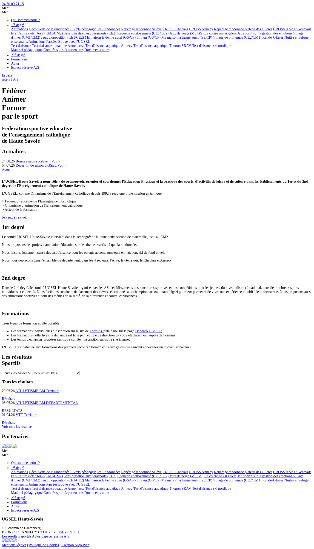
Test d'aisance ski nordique (211, 46)
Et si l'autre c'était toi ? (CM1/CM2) (37, 33)
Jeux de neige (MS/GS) (186, 33)
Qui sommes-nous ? (25, 20)
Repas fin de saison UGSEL (36, 165)
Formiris (96, 331)
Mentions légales (14, 545)
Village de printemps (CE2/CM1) (237, 37)
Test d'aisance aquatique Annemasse (58, 46)
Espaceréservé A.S (10, 77)
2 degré (18, 55)
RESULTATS (12, 410)
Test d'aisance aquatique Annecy (108, 46)
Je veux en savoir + (16, 217)
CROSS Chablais (175, 29)
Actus (15, 63)
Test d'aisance (21, 46)
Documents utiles (96, 50)
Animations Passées (43, 41)
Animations (19, 29)
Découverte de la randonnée (49, 29)
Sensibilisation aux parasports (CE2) (90, 33)
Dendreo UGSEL (148, 331)
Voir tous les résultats (17, 427)
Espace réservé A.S (25, 67)
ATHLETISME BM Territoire (37, 391)
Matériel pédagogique (27, 50)
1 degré (17, 25)
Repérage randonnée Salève (141, 29)
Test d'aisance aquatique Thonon (157, 46)
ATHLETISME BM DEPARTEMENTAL (46, 403)
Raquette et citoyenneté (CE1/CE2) (142, 33)
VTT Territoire (26, 415)
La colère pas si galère (220, 33)
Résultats (8, 399)
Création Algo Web (75, 545)
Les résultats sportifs (16, 536)
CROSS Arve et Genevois (292, 29)
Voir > (55, 161)
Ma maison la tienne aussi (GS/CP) (110, 37)
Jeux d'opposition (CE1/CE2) (62, 37)
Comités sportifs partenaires (63, 50)
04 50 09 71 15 (13, 4)
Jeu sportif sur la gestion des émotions (265, 33)
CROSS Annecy (201, 29)
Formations (19, 59)
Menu (6, 8)
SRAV (186, 46)
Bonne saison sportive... (33, 161)
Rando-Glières (272, 37)
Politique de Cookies (44, 545)
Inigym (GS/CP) (148, 37)
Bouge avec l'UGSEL (74, 41)
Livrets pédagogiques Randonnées (95, 29)
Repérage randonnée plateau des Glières (243, 29)
